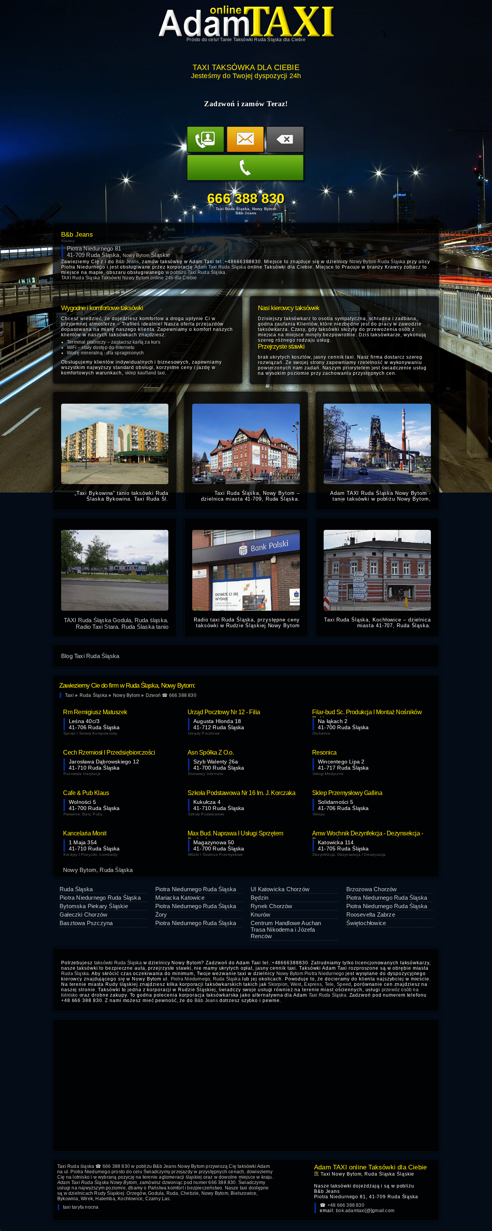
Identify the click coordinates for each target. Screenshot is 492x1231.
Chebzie (190, 1193)
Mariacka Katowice (179, 897)
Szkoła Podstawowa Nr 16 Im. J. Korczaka (242, 793)
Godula (156, 1193)
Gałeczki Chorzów (83, 914)
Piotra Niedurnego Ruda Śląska (100, 897)
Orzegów (135, 1193)
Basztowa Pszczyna (86, 923)
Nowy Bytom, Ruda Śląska (98, 870)
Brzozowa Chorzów (371, 889)
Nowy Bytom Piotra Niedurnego (310, 973)
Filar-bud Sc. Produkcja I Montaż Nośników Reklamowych (367, 713)
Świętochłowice (366, 923)
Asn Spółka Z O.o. (211, 752)
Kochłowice (130, 1198)
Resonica (324, 752)
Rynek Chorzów (272, 906)
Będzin (259, 897)
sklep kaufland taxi (145, 373)
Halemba (105, 1198)
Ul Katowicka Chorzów (280, 889)
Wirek (87, 1198)
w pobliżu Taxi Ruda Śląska (195, 272)
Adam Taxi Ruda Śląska (220, 267)
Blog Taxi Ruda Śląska (90, 656)
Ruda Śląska (76, 889)
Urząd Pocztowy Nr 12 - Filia (224, 712)
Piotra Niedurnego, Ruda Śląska (206, 979)
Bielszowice (243, 1193)
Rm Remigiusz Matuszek (95, 712)
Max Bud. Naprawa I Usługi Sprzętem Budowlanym (235, 834)
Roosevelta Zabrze (370, 914)
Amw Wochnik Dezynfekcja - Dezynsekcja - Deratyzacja (367, 834)
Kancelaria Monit (84, 833)
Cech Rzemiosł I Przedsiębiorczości (109, 752)
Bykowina (67, 1198)
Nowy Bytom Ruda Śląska (377, 261)
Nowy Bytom (214, 1193)
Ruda (172, 1193)
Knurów (260, 914)
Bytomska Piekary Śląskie (94, 906)
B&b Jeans (206, 1000)
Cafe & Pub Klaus (86, 793)
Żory (161, 914)
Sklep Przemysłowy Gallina (347, 793)
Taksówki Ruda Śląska (257, 39)
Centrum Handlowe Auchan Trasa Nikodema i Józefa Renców (286, 929)
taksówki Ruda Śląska (118, 962)
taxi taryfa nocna (80, 1207)
